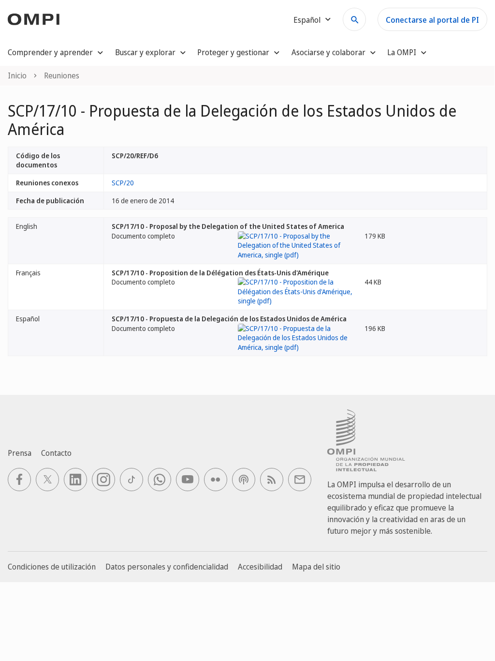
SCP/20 (123, 182)
